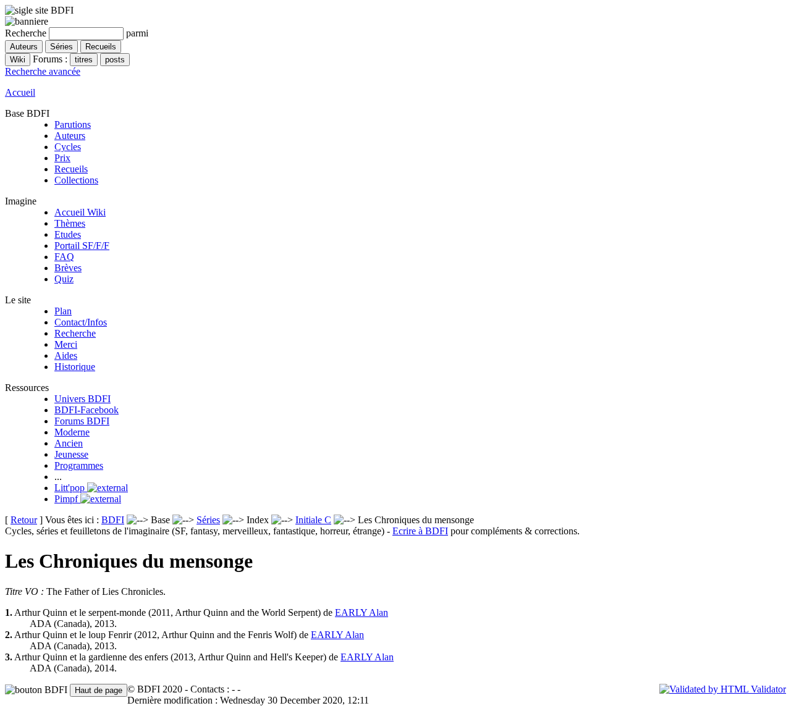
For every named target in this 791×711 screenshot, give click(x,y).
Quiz (64, 279)
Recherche (75, 333)
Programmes (78, 465)
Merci (65, 344)
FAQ (64, 256)
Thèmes (69, 223)
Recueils (71, 169)
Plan (63, 311)
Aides (65, 355)
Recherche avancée (42, 71)
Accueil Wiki (80, 212)
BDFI (112, 520)
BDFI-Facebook (86, 410)
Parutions (72, 124)
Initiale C (313, 520)
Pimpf (67, 499)
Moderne (72, 432)
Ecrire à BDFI (420, 531)
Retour (24, 520)
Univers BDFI (82, 398)
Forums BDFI (81, 421)
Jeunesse (71, 454)
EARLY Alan (361, 612)
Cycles (67, 146)
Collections (76, 180)
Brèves (68, 268)
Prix (62, 158)
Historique (74, 366)
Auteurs (69, 135)
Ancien (68, 443)
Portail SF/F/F (81, 245)
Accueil (20, 92)
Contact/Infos (80, 322)
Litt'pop (70, 487)
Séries (208, 520)
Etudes (67, 234)
